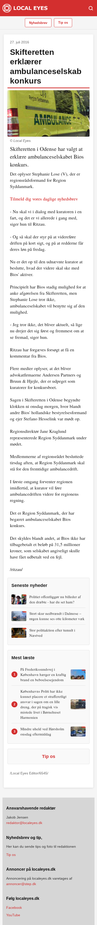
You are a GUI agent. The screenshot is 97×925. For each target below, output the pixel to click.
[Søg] (91, 8)
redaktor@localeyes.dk (24, 823)
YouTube (13, 915)
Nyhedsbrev (38, 23)
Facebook (14, 908)
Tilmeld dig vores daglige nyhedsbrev (44, 199)
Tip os (63, 22)
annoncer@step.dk (21, 884)
